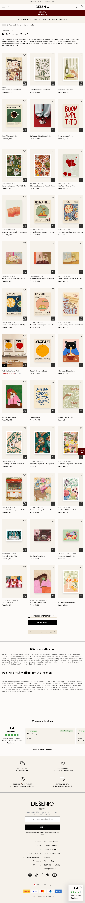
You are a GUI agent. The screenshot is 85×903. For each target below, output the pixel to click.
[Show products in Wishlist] (76, 6)
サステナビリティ (35, 853)
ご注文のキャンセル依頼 (52, 865)
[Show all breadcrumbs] (4, 25)
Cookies (47, 857)
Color (36, 19)
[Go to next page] (55, 632)
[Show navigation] (3, 6)
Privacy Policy (39, 832)
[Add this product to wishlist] (25, 54)
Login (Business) (35, 865)
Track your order (50, 849)
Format (45, 19)
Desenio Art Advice (51, 842)
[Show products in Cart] (81, 6)
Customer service (50, 846)
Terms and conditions (52, 853)
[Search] (8, 6)
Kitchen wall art (29, 25)
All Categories (23, 19)
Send (42, 827)
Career (38, 849)
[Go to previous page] (30, 632)
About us (38, 842)
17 (51, 632)
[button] (76, 893)
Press (39, 846)
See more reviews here (42, 749)
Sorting (62, 19)
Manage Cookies (50, 869)
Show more (42, 622)
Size (53, 19)
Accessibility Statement (32, 857)
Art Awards (37, 861)
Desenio (49, 897)
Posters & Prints (15, 25)
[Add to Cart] (25, 83)
